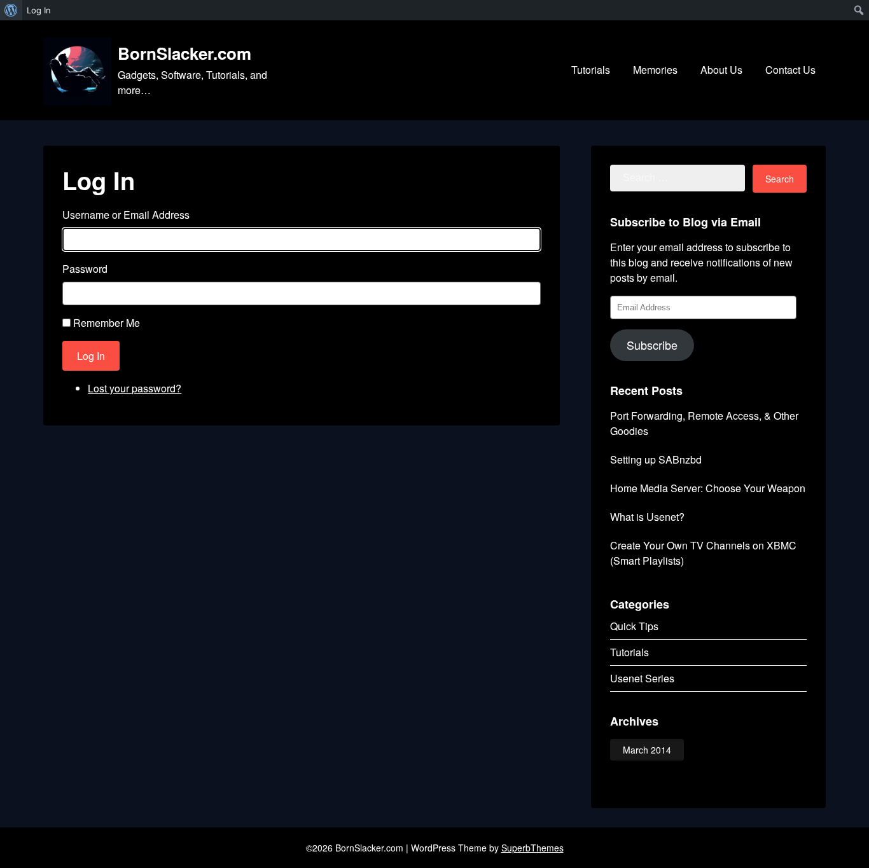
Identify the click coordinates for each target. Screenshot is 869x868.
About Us (721, 69)
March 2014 (647, 749)
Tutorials (590, 69)
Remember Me (106, 322)
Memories (655, 69)
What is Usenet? (647, 516)
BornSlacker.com (184, 53)
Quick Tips (634, 626)
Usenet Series (642, 678)
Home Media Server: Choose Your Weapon (707, 488)
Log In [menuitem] (39, 10)
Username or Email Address (126, 214)
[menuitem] (11, 10)
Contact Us (790, 69)
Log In (91, 355)
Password (85, 268)
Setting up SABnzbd (656, 459)
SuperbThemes (532, 847)
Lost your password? (134, 388)
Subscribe (652, 344)
